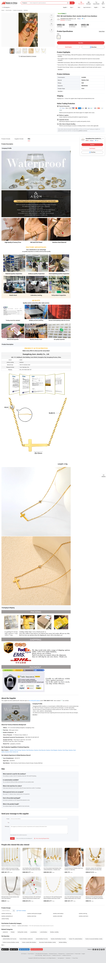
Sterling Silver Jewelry (22, 932)
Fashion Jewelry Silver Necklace (29, 942)
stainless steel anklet (57, 916)
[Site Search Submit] (72, 2)
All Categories (6, 7)
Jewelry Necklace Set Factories (9, 939)
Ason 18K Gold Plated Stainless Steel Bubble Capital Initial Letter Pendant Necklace (73, 898)
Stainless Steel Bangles (51, 750)
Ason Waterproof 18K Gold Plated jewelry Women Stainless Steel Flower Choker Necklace (53, 898)
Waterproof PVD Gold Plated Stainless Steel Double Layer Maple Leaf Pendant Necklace (94, 898)
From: (8, 818)
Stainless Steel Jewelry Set (11, 752)
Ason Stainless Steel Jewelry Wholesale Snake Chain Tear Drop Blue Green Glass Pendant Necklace (31, 869)
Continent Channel (69, 953)
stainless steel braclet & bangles (34, 913)
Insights (83, 953)
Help (79, 7)
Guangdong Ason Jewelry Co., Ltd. (68, 18)
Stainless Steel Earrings (15, 750)
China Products (31, 953)
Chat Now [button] (94, 47)
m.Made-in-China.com (56, 955)
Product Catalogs (22, 910)
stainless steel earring (6, 913)
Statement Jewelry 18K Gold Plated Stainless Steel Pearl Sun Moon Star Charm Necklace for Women (93, 869)
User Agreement (61, 958)
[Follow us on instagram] (97, 949)
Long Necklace (33, 932)
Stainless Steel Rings (63, 750)
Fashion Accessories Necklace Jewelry (93, 939)
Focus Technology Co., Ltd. (43, 958)
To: (8, 822)
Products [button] (24, 3)
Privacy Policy (75, 958)
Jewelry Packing (5, 918)
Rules (103, 7)
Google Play (13, 949)
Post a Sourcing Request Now (41, 838)
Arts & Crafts (8, 10)
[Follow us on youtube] (99, 949)
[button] (68, 2)
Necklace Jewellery (54, 932)
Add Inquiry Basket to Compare (28, 56)
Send (12, 838)
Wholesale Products (53, 953)
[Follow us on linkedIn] (104, 949)
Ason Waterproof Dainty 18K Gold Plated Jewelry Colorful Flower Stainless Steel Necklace (31, 898)
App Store (5, 949)
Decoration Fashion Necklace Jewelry (47, 942)
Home (2, 10)
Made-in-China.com (47, 955)
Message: (7, 826)
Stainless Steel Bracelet (40, 750)
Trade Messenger (24, 949)
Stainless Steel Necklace (28, 750)
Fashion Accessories (17, 10)
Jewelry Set (5, 932)
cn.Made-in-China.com (66, 955)
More (2, 945)
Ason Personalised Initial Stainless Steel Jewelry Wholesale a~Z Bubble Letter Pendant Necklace (52, 869)
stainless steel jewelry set (7, 916)
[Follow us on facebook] (93, 949)
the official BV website (34, 700)
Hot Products (23, 953)
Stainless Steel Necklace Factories (58, 939)
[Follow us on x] (95, 949)
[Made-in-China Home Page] (9, 2)
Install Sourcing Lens (37, 949)
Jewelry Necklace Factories (42, 939)
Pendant (13, 932)
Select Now (102, 31)
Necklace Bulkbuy (63, 942)
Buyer (71, 7)
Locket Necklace (43, 932)
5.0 (87, 140)
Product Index (77, 953)
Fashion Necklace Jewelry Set (26, 939)
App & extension (87, 7)
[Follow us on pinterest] (101, 949)
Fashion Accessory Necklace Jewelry (11, 942)
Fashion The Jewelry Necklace (75, 939)
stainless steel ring (83, 913)
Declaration (68, 958)
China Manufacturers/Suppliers (41, 953)
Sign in (103, 3)
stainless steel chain (31, 916)
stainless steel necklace (58, 913)
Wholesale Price (61, 953)
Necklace (26, 10)
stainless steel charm (83, 916)
